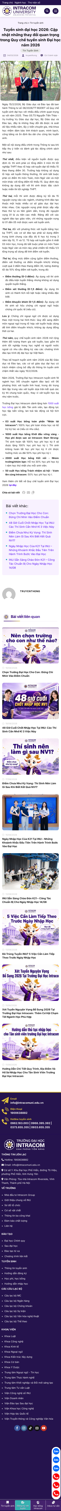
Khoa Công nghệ (13, 1341)
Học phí (8, 1278)
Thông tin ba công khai (17, 1215)
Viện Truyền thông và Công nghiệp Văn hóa (28, 1418)
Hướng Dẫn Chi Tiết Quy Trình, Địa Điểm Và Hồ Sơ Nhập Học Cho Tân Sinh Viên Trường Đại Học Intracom (28, 1072)
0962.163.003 (19, 1123)
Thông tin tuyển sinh (15, 1268)
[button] (47, 11)
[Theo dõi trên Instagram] (24, 1428)
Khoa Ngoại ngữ (13, 1351)
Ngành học (20, 2)
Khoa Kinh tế (11, 1346)
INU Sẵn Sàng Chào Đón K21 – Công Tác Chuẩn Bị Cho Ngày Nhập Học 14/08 (32, 563)
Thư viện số (34, 2)
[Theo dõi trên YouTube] (44, 1428)
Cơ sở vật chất (12, 1210)
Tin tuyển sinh (36, 23)
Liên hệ (8, 1225)
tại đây (13, 485)
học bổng (20, 1278)
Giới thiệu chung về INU (17, 1200)
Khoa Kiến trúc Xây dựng (18, 1356)
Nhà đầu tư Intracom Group (19, 1194)
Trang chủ (7, 2)
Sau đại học (11, 1245)
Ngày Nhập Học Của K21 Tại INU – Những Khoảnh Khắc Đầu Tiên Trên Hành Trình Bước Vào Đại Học (31, 550)
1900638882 (18, 1112)
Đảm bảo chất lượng (15, 1220)
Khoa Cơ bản (11, 1362)
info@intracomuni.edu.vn (27, 1102)
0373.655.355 (19, 1127)
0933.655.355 (40, 1127)
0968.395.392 (40, 1123)
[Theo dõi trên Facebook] (17, 1428)
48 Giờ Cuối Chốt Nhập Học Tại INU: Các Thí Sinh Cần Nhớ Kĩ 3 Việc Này (29, 729)
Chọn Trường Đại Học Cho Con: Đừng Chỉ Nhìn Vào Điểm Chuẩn (27, 674)
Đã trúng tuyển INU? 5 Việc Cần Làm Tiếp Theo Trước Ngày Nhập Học (28, 955)
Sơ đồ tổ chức (12, 1205)
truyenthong (31, 55)
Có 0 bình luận (51, 55)
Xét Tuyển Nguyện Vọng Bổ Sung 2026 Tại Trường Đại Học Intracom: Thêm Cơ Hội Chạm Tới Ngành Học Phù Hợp (30, 1013)
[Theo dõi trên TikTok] (31, 1428)
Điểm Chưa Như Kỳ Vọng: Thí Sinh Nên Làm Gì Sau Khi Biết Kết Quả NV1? (30, 536)
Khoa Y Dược (11, 1367)
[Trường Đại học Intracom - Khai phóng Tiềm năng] (20, 11)
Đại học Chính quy (14, 1240)
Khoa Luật (10, 1336)
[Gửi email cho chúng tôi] (37, 1428)
